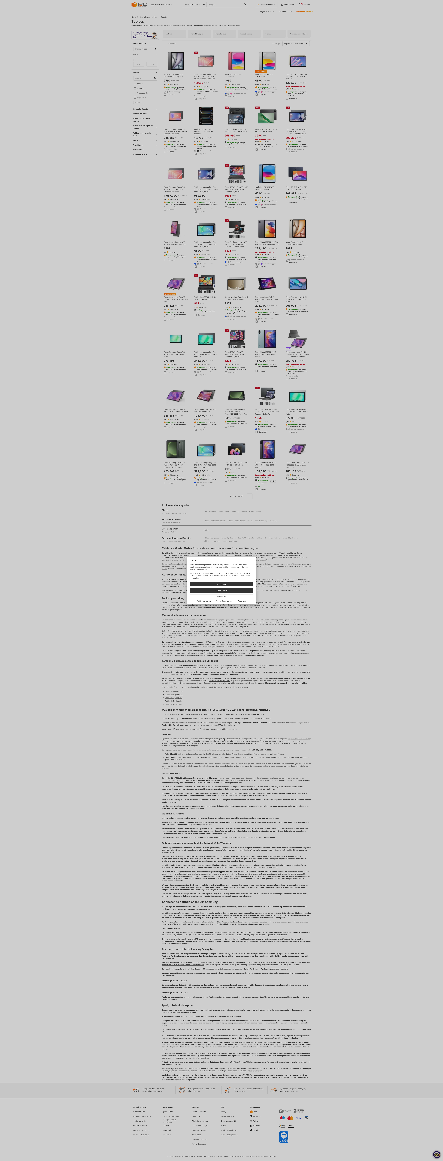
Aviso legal (242, 601)
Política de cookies (204, 601)
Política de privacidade (224, 601)
